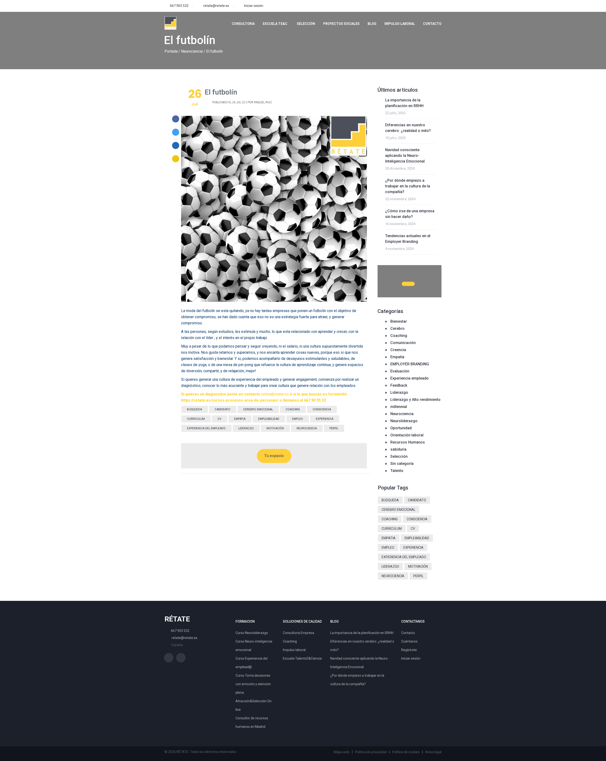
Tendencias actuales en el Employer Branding (407, 239)
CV (219, 419)
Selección (306, 24)
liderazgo (246, 428)
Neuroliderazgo (404, 421)
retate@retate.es (216, 6)
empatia (239, 419)
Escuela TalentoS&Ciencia (302, 658)
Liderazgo (399, 392)
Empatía (397, 357)
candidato (222, 409)
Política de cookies (406, 752)
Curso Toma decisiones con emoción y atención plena (253, 684)
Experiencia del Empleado (206, 428)
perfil (334, 428)
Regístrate (409, 650)
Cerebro (397, 328)
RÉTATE (177, 619)
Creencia (398, 350)
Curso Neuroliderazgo (252, 633)
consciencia (322, 409)
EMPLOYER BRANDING (409, 364)
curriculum (196, 419)
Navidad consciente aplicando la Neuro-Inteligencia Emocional (405, 155)
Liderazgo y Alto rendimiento (415, 399)
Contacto (432, 24)
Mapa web (341, 752)
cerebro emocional (258, 409)
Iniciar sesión (253, 6)
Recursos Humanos (407, 442)
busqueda (194, 409)
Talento (396, 470)
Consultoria (243, 24)
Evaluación (399, 371)
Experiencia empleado (409, 378)
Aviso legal (433, 752)
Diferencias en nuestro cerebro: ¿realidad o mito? (408, 128)
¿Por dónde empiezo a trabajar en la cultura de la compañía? (407, 186)
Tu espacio (274, 455)
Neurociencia (192, 51)
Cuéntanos (409, 641)
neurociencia (307, 428)
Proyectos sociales (341, 24)
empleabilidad (268, 419)
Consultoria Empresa (298, 633)
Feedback (398, 385)
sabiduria (398, 449)
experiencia (324, 419)
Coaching (398, 335)
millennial (398, 406)
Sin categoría (402, 463)
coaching (293, 409)
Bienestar (398, 321)
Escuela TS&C (275, 24)
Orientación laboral (406, 435)
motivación (275, 428)
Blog (372, 24)
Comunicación (403, 342)
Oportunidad (401, 428)
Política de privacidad (371, 752)
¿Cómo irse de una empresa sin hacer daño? (409, 214)
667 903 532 (179, 6)
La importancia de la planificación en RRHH (404, 103)
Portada (171, 51)
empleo (297, 419)
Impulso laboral (399, 24)
